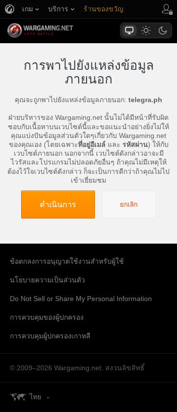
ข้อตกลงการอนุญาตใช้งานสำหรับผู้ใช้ (67, 261)
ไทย (35, 397)
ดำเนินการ (58, 204)
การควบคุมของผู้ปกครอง (47, 317)
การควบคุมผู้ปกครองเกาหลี (50, 336)
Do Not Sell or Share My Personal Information (81, 298)
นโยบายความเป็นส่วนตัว (47, 280)
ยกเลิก (129, 204)
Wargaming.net (57, 30)
